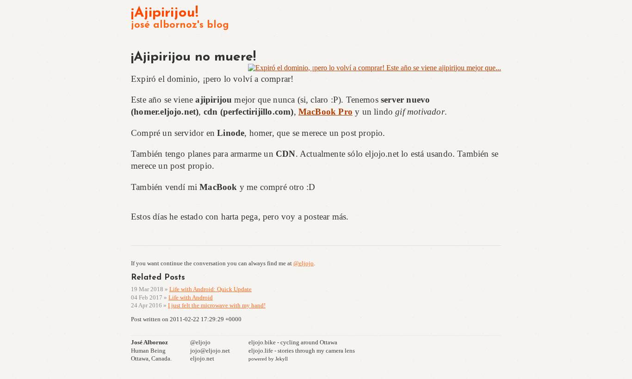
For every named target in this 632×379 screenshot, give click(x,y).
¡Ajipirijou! (164, 13)
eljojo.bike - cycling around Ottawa (292, 342)
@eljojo (303, 263)
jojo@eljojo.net (210, 350)
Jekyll (281, 358)
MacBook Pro (325, 111)
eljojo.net (202, 358)
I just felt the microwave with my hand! (217, 305)
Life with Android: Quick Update (210, 289)
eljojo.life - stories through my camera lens (301, 350)
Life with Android (190, 297)
